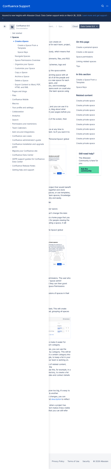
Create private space (85, 100)
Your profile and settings (22, 107)
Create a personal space (87, 47)
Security (86, 461)
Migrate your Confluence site (24, 151)
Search (102, 6)
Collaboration (18, 111)
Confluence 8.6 (23, 25)
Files (14, 95)
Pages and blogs (19, 91)
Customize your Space (25, 68)
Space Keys (23, 52)
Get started (17, 33)
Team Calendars (19, 128)
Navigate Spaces (22, 56)
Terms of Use (73, 461)
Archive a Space (22, 76)
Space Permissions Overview (27, 60)
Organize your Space (24, 64)
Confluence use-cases (22, 136)
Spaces (15, 37)
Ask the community (86, 170)
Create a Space (21, 41)
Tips (78, 66)
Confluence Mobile (20, 99)
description (56, 399)
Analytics (16, 115)
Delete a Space (21, 80)
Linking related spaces (86, 61)
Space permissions (84, 56)
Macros (15, 103)
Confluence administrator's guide (26, 140)
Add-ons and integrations (23, 132)
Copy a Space (21, 72)
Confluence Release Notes (23, 166)
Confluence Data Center (22, 155)
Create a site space (84, 52)
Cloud (75, 26)
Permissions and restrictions (24, 124)
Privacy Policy (58, 461)
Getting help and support (23, 170)
